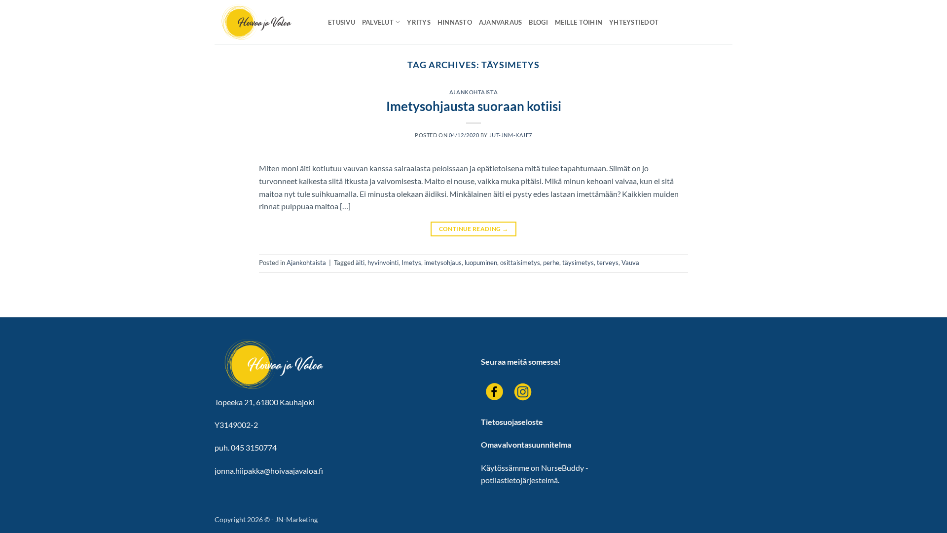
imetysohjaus (443, 262)
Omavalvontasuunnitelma (526, 444)
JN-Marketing (296, 519)
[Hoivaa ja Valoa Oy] (264, 22)
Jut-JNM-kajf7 (510, 135)
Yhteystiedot (633, 22)
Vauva (630, 262)
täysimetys (578, 262)
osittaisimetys (520, 262)
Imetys (411, 262)
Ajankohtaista (473, 92)
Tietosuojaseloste (512, 421)
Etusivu (341, 22)
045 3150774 (254, 447)
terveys (608, 262)
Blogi (538, 22)
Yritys (419, 22)
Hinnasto (454, 22)
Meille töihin (578, 22)
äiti (360, 262)
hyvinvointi (383, 262)
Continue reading (474, 228)
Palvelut (378, 22)
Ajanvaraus (500, 22)
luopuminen (481, 262)
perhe (551, 262)
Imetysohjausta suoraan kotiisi (473, 106)
